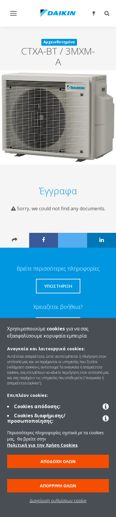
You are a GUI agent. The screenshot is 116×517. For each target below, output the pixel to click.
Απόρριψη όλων (58, 486)
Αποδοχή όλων (58, 461)
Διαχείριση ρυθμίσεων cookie (58, 500)
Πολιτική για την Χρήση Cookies (42, 445)
